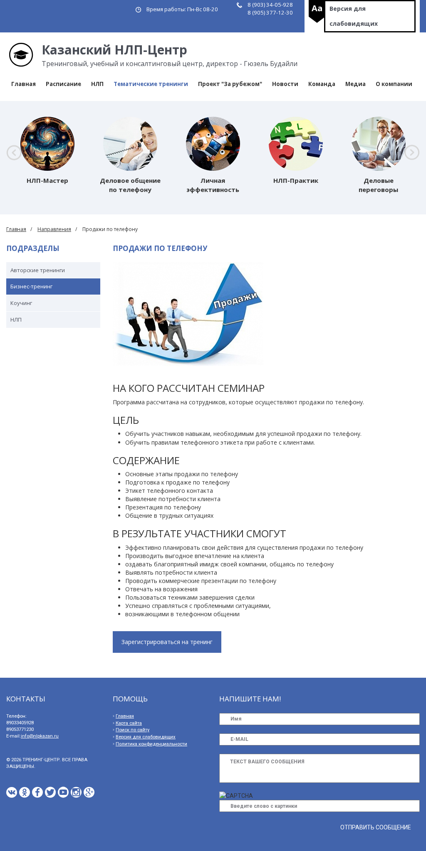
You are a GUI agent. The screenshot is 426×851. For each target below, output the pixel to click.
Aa (317, 8)
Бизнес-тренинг (31, 286)
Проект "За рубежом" (230, 84)
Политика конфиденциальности (151, 744)
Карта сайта (129, 723)
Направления (54, 229)
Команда (321, 84)
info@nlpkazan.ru (40, 736)
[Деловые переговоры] (378, 143)
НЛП (97, 84)
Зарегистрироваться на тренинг (167, 642)
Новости (285, 84)
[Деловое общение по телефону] (130, 143)
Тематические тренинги (151, 84)
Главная (23, 84)
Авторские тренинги (37, 270)
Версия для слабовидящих (353, 16)
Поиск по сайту (132, 730)
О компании (394, 84)
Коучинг (21, 303)
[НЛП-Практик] (295, 143)
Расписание (63, 84)
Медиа (355, 84)
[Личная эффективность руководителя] (213, 143)
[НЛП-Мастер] (47, 143)
